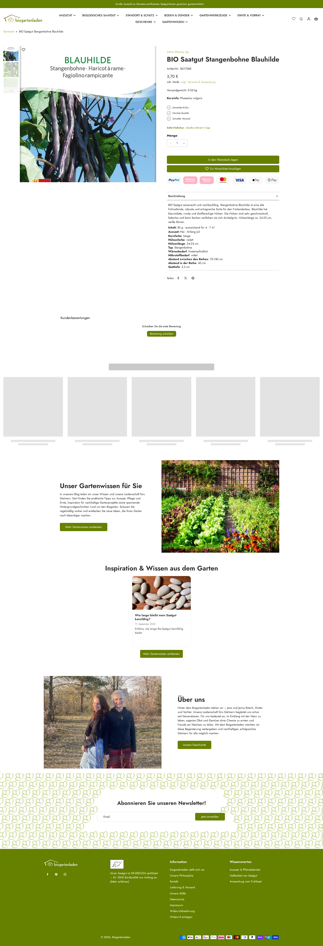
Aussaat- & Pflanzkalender (245, 870)
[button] (223, 160)
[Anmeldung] (308, 18)
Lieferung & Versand (182, 887)
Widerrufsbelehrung (182, 911)
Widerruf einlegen (181, 917)
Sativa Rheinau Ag (178, 52)
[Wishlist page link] (293, 18)
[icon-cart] (316, 18)
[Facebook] (47, 874)
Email (106, 817)
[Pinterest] (56, 874)
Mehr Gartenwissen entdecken (161, 654)
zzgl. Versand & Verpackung (198, 82)
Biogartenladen (121, 937)
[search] (301, 18)
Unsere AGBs (178, 893)
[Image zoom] (88, 114)
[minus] (170, 143)
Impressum (176, 905)
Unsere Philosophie (181, 876)
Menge (172, 135)
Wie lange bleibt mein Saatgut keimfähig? (155, 617)
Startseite (8, 31)
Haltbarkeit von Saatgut (243, 876)
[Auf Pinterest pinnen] (193, 278)
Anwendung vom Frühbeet (246, 881)
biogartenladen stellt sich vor (187, 870)
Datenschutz (177, 899)
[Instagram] (65, 874)
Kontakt (174, 881)
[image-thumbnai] (11, 53)
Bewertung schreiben (161, 334)
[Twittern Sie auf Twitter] (185, 278)
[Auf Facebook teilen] (178, 278)
